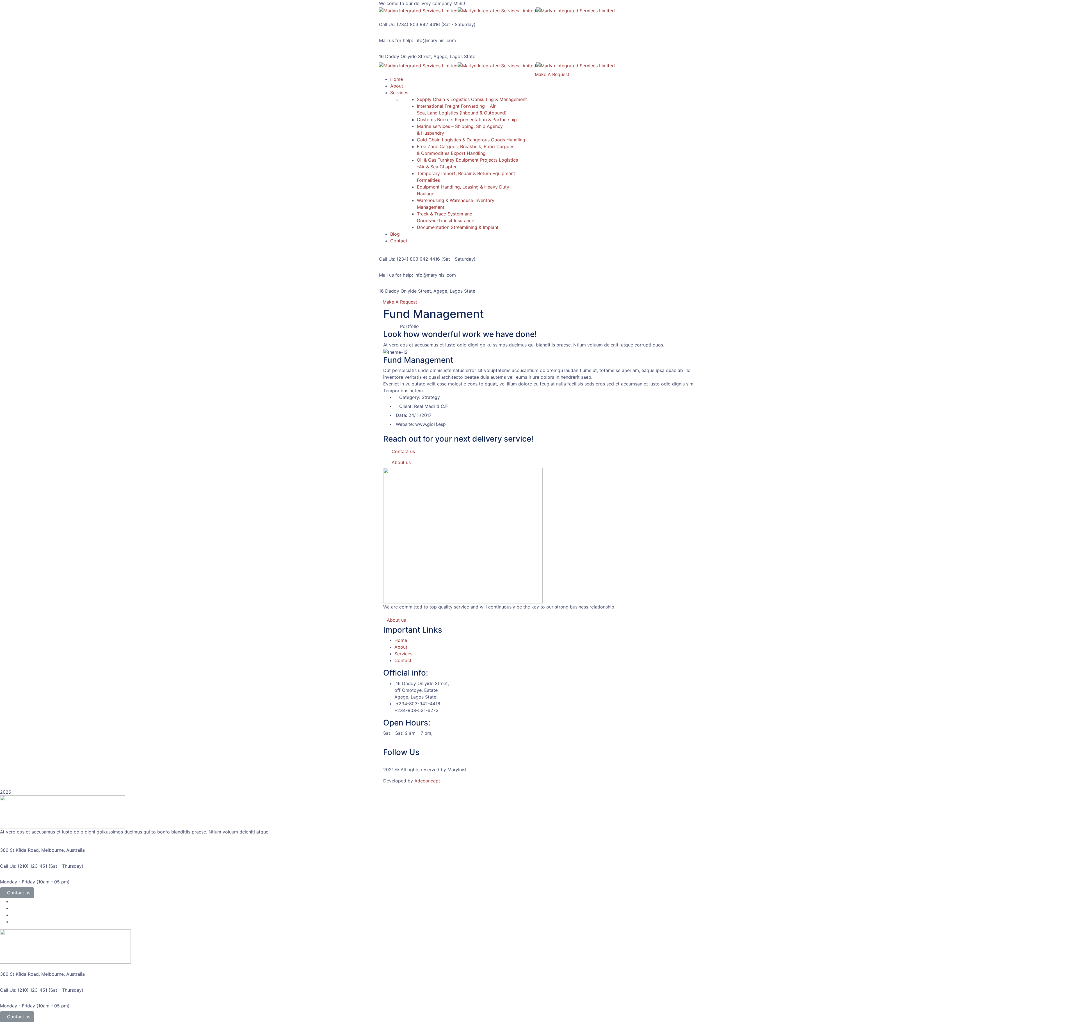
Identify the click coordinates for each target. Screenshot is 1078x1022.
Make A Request (400, 302)
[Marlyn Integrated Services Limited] (418, 10)
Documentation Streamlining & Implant (458, 227)
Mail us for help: (396, 40)
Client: (406, 406)
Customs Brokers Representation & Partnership (467, 119)
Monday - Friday (17, 882)
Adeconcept (427, 781)
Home (400, 640)
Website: (405, 424)
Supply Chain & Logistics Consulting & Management (472, 99)
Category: (409, 397)
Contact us (18, 892)
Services (403, 653)
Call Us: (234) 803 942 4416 (409, 24)
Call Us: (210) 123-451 (23, 866)
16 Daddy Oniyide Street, (405, 56)
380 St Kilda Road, (20, 850)
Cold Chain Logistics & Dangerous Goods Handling (471, 140)
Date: (401, 415)
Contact (403, 660)
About (400, 647)
